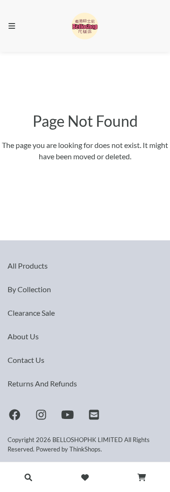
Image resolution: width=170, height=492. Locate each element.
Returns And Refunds (42, 383)
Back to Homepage (85, 176)
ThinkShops (85, 449)
